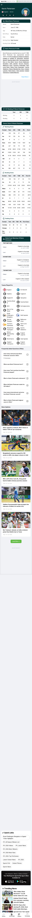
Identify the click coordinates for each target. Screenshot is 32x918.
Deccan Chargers (24, 63)
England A (6, 58)
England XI (13, 58)
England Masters (14, 72)
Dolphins (26, 56)
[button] (16, 418)
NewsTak (9, 1)
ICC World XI (20, 56)
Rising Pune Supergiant (17, 67)
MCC (17, 60)
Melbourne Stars (7, 65)
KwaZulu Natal (12, 60)
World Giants (12, 70)
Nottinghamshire (24, 60)
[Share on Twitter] (3, 15)
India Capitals (20, 70)
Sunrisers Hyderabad (19, 65)
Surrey (16, 62)
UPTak (13, 1)
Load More (15, 541)
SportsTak (3, 1)
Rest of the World (8, 62)
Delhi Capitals (14, 63)
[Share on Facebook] (6, 15)
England (14, 56)
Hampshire (20, 58)
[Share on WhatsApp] (10, 15)
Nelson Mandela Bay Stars (16, 69)
